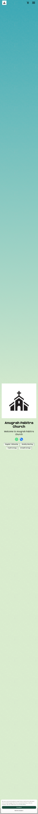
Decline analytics (19, 810)
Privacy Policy (22, 804)
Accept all (19, 807)
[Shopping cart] (28, 3)
